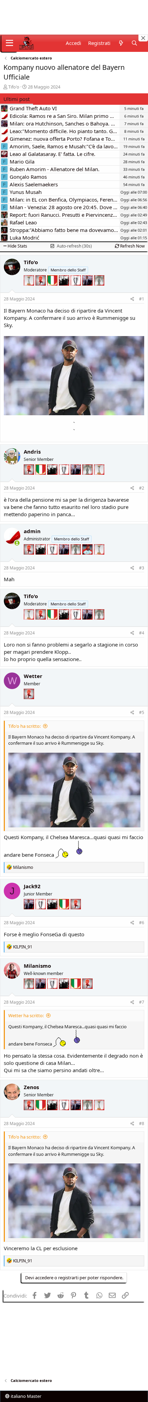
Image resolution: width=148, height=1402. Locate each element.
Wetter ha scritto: (26, 1015)
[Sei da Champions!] (76, 290)
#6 (141, 923)
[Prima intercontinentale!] (29, 290)
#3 (141, 568)
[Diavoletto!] (41, 290)
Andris (32, 451)
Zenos (31, 1087)
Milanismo (37, 965)
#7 (141, 1002)
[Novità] (120, 43)
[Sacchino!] (88, 559)
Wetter (33, 675)
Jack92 (32, 886)
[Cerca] (134, 43)
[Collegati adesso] (17, 543)
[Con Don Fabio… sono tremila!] (88, 290)
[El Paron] (65, 290)
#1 (141, 299)
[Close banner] (143, 38)
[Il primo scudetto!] (53, 290)
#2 (141, 488)
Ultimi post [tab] (16, 98)
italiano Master (25, 1396)
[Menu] (9, 43)
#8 (141, 1123)
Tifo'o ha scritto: (24, 726)
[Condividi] (132, 299)
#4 (141, 633)
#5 (141, 712)
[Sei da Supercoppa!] (99, 290)
